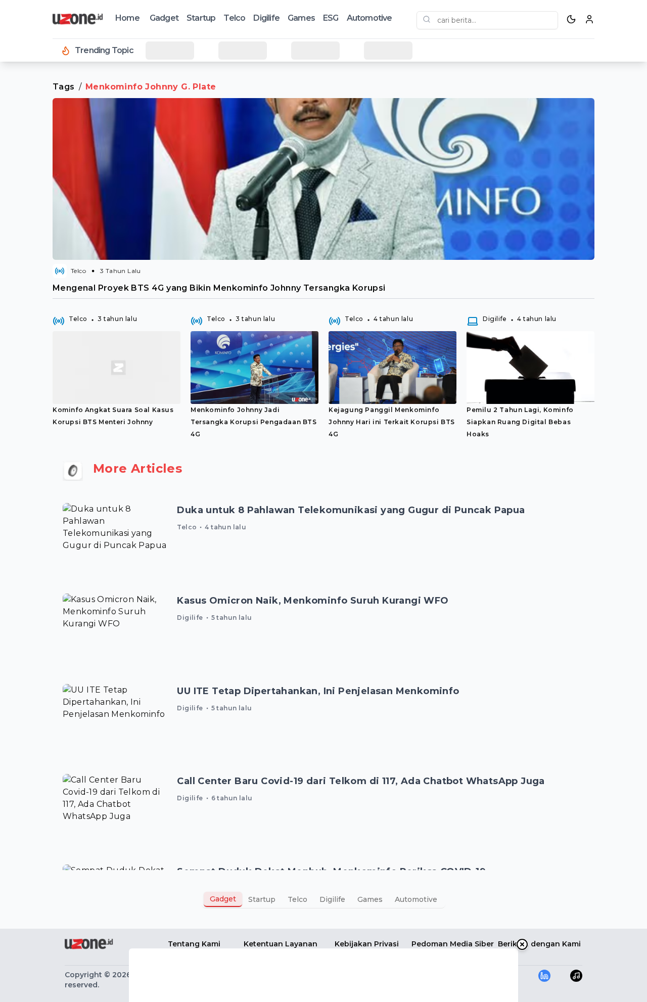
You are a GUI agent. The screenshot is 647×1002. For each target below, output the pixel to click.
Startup (201, 18)
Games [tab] (370, 899)
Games (301, 18)
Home (127, 18)
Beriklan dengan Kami (539, 943)
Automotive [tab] (416, 899)
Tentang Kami (194, 943)
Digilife (266, 18)
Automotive (369, 18)
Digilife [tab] (332, 899)
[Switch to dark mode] (571, 19)
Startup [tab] (261, 899)
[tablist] (323, 899)
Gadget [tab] (223, 898)
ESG (331, 18)
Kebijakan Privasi (367, 943)
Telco (234, 18)
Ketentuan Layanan (280, 943)
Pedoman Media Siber (452, 943)
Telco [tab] (297, 899)
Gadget (164, 18)
